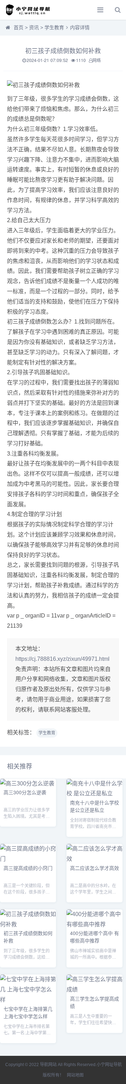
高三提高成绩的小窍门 (28, 867)
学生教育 (54, 27)
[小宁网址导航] (29, 10)
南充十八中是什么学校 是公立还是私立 (94, 806)
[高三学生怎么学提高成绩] (94, 989)
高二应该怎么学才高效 (94, 867)
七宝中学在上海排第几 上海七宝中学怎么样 (28, 1012)
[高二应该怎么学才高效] (94, 859)
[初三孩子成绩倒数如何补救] (28, 924)
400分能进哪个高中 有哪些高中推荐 (94, 936)
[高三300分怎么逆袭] (27, 784)
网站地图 (75, 1075)
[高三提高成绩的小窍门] (28, 859)
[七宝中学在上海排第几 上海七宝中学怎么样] (28, 1000)
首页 (18, 27)
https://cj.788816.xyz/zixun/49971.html (62, 659)
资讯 (34, 27)
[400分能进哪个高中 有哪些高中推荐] (94, 924)
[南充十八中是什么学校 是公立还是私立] (94, 793)
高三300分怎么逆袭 (25, 792)
